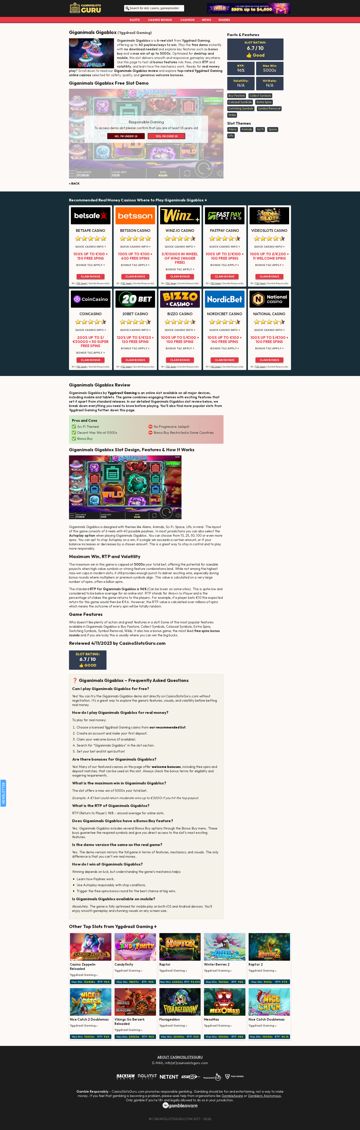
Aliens (232, 129)
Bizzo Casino (180, 314)
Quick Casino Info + (90, 246)
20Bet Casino (135, 314)
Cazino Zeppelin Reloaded (83, 966)
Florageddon (169, 1019)
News (206, 20)
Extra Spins (264, 102)
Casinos (187, 20)
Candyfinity (124, 964)
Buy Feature (236, 95)
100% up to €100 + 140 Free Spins (225, 339)
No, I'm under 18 (126, 136)
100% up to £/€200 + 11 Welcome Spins (269, 256)
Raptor (165, 964)
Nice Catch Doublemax (267, 1019)
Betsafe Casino (90, 230)
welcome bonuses (166, 767)
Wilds (232, 115)
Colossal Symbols (240, 102)
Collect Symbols (260, 95)
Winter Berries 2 (217, 964)
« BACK (74, 183)
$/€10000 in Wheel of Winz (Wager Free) (180, 258)
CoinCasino (91, 314)
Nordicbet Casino (224, 314)
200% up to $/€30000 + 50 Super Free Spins (91, 341)
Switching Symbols (240, 108)
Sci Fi (260, 129)
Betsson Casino (135, 230)
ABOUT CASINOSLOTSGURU (180, 1057)
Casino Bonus (160, 20)
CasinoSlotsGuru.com (172, 1119)
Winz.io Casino (180, 230)
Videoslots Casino (269, 230)
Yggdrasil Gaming (134, 32)
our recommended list (167, 727)
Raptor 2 (256, 964)
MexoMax (211, 1019)
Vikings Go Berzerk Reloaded (130, 1021)
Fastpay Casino (224, 230)
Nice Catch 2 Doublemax (89, 1019)
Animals (246, 129)
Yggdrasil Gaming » (84, 975)
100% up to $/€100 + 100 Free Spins (225, 256)
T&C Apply (81, 283)
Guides (224, 20)
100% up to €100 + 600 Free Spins (135, 256)
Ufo (230, 135)
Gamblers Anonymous (264, 1096)
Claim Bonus (90, 276)
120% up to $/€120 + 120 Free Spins (135, 339)
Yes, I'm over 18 (167, 136)
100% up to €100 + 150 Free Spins (91, 256)
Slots (135, 20)
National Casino (269, 314)
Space (272, 129)
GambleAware (232, 1096)
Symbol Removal (269, 108)
